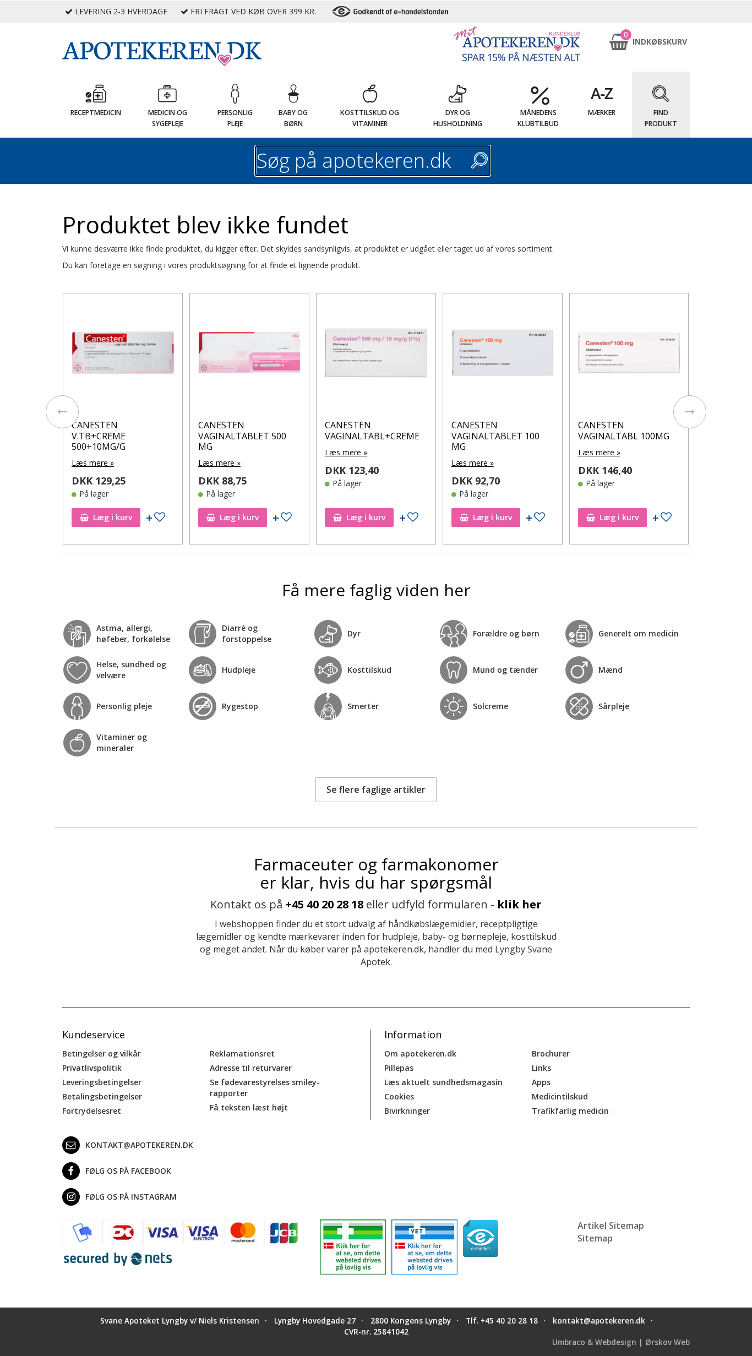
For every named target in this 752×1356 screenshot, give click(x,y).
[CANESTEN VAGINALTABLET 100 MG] (502, 356)
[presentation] (62, 411)
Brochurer (551, 1053)
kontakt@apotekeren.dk (139, 1145)
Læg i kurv (112, 517)
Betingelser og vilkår (101, 1053)
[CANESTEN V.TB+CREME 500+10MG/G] (123, 356)
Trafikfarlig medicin (570, 1111)
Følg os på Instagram (131, 1196)
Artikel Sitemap (610, 1225)
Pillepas (398, 1068)
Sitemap (595, 1238)
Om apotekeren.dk (420, 1053)
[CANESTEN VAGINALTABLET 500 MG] (249, 356)
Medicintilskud (560, 1096)
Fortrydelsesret (91, 1111)
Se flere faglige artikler (376, 789)
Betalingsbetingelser (102, 1096)
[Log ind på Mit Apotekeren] (517, 44)
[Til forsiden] (182, 54)
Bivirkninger (407, 1111)
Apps (541, 1082)
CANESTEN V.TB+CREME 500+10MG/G (99, 435)
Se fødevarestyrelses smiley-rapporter (265, 1087)
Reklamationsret (242, 1053)
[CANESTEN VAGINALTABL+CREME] (376, 356)
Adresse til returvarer (251, 1068)
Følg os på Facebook (128, 1171)
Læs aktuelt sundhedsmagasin (443, 1082)
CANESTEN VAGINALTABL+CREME (372, 430)
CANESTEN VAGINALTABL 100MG (623, 430)
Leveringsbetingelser (101, 1082)
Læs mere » (93, 463)
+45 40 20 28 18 (324, 904)
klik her (519, 904)
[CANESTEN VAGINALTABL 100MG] (629, 356)
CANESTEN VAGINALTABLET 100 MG (495, 435)
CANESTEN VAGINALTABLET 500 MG (242, 435)
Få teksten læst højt (249, 1107)
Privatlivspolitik (92, 1068)
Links (541, 1068)
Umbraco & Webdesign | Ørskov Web (621, 1342)
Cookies (399, 1096)
